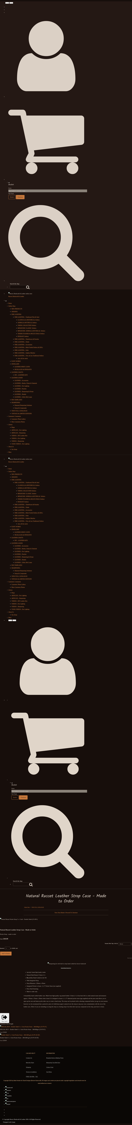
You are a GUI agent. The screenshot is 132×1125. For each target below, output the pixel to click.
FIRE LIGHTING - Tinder (22, 342)
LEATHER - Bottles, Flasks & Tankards (26, 383)
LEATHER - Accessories (21, 380)
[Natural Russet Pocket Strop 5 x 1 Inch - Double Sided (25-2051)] (3, 924)
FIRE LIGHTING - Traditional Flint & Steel (27, 317)
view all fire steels (23, 358)
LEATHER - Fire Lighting (22, 386)
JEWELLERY (15, 364)
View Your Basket (60, 912)
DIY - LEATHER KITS (21, 375)
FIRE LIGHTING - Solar (22, 350)
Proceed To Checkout (72, 912)
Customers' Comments (14, 416)
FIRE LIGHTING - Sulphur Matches (25, 353)
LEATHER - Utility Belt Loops (23, 397)
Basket (12, 197)
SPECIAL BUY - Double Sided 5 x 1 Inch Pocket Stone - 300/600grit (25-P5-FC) (23, 1029)
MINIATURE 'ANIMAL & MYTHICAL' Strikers (31, 331)
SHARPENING (15, 402)
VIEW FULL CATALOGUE (19, 410)
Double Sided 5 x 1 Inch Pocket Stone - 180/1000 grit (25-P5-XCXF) (19, 1037)
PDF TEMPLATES (16, 399)
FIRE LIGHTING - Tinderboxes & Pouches (27, 339)
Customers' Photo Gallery (18, 419)
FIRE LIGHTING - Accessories (23, 344)
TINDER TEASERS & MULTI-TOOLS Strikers (31, 333)
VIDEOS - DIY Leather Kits (19, 435)
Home (10, 303)
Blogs (13, 427)
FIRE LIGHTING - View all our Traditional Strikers (29, 355)
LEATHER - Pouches (20, 388)
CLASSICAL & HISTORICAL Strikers (29, 320)
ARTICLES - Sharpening (18, 433)
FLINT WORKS (16, 361)
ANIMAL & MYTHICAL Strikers (27, 322)
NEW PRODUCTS (16, 309)
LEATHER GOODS (17, 377)
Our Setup (14, 449)
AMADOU (14, 311)
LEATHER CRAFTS (17, 372)
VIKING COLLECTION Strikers (27, 325)
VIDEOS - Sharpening (17, 441)
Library (10, 424)
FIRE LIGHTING (16, 314)
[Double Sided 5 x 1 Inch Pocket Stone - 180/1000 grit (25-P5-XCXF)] (20, 1035)
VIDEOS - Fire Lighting (18, 438)
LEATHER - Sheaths (20, 394)
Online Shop (11, 306)
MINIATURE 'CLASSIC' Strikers (27, 328)
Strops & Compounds (21, 408)
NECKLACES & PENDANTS (23, 369)
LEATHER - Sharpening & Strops (24, 391)
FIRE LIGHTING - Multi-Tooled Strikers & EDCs (29, 347)
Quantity (2, 948)
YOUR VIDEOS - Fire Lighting (20, 444)
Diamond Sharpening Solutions (23, 405)
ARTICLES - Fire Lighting (19, 430)
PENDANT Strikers (23, 336)
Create (13, 1122)
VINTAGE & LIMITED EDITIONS (21, 413)
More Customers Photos (18, 422)
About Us (11, 446)
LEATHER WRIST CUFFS (22, 366)
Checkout (20, 197)
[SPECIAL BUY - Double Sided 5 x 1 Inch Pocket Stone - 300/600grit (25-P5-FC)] (23, 1026)
